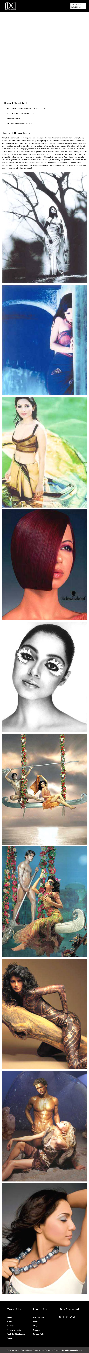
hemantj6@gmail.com (14, 118)
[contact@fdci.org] (61, 1317)
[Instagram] (68, 1317)
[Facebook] (64, 1317)
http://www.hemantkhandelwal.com (19, 123)
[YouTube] (75, 1317)
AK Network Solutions (73, 1350)
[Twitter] (71, 1317)
